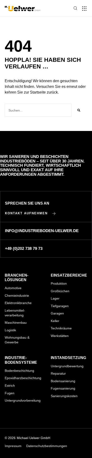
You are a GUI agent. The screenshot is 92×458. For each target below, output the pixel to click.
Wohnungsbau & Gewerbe (17, 340)
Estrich (10, 385)
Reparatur (58, 373)
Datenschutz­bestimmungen (46, 446)
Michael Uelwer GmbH (33, 438)
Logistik (10, 330)
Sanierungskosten (64, 396)
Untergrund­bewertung (67, 366)
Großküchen (60, 291)
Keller (55, 321)
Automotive (13, 288)
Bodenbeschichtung (19, 371)
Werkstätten (60, 336)
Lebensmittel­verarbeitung (15, 313)
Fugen (9, 393)
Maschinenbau (16, 322)
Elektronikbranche (18, 303)
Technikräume (61, 328)
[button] (84, 8)
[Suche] (78, 110)
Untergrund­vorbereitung (23, 400)
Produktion (59, 283)
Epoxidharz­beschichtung (23, 378)
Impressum (13, 446)
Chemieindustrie (17, 295)
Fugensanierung (63, 388)
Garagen (57, 313)
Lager (55, 298)
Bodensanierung (63, 381)
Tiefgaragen (60, 306)
